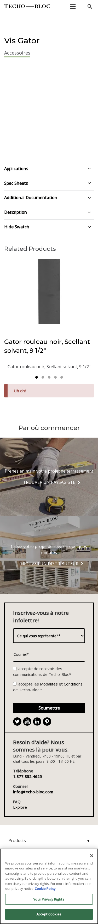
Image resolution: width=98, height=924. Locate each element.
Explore (20, 807)
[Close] (91, 855)
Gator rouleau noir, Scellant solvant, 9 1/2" (47, 346)
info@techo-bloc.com (33, 791)
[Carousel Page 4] (55, 377)
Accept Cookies (49, 914)
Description (15, 212)
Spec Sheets (16, 183)
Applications (16, 168)
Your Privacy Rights (48, 899)
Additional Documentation (30, 197)
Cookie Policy (45, 888)
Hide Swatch (16, 227)
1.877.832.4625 (27, 776)
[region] (49, 886)
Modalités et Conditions (61, 684)
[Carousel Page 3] (49, 377)
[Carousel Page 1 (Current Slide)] (36, 377)
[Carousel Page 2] (43, 377)
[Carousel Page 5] (61, 377)
